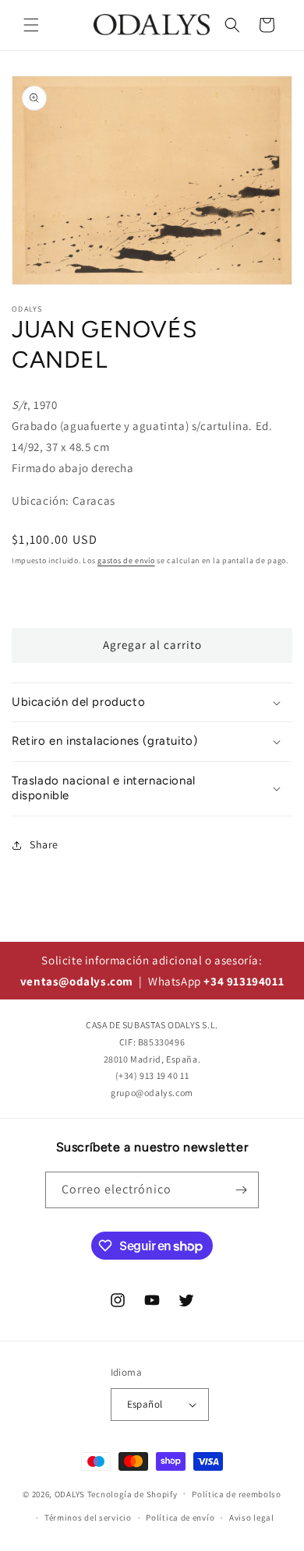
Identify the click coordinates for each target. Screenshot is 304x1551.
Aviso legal (251, 1517)
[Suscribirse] (241, 1190)
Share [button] (44, 844)
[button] (31, 25)
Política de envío (180, 1517)
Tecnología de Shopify (132, 1493)
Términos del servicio (88, 1517)
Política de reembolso (236, 1494)
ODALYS (70, 1493)
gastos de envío (126, 560)
